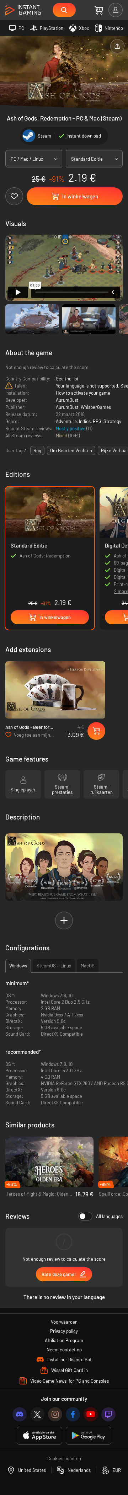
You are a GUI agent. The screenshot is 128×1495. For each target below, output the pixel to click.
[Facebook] (73, 1414)
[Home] (23, 10)
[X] (37, 1414)
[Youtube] (91, 1414)
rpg (37, 450)
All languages (109, 1216)
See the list (67, 378)
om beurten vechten (71, 450)
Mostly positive (71, 428)
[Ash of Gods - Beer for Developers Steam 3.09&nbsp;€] (55, 690)
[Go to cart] (98, 10)
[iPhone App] (39, 1436)
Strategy (112, 421)
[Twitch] (108, 1414)
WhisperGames (96, 407)
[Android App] (88, 1436)
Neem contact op (64, 1349)
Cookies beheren (64, 1458)
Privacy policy (64, 1331)
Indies (85, 421)
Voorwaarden (64, 1322)
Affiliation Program (64, 1340)
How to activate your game (83, 393)
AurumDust (67, 400)
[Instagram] (55, 1414)
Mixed (62, 435)
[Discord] (19, 1414)
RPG (97, 421)
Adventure (66, 421)
